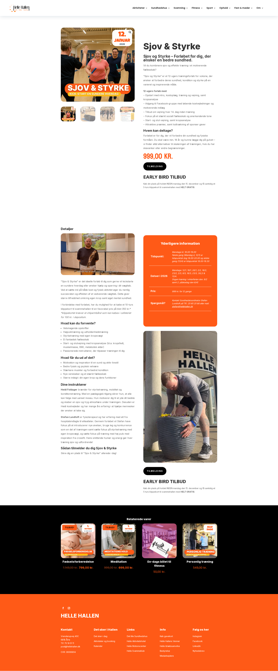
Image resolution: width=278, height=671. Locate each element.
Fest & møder (242, 8)
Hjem (146, 29)
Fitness (196, 8)
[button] (130, 32)
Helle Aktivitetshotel (136, 641)
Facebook (198, 641)
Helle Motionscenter (136, 646)
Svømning (179, 8)
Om (258, 8)
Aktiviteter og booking (104, 641)
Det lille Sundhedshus (137, 636)
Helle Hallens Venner (170, 641)
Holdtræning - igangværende (185, 33)
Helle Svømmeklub (136, 651)
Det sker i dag (100, 636)
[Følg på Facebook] (63, 608)
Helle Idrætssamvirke (170, 646)
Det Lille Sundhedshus (167, 29)
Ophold (223, 8)
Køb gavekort (166, 636)
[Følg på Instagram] (69, 608)
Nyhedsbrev (199, 651)
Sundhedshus (159, 8)
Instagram (197, 636)
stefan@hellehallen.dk (182, 306)
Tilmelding (155, 166)
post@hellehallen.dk (70, 646)
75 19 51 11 (69, 643)
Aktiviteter (138, 8)
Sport (209, 8)
